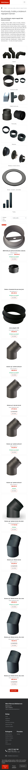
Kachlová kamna (9, 736)
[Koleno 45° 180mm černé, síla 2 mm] (14, 584)
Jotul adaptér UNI (14, 328)
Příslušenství (8, 744)
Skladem (4, 217)
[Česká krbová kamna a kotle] (5, 2)
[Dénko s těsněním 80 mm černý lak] (14, 275)
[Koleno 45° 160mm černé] (14, 546)
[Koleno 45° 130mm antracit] (14, 430)
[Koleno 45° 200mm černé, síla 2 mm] (14, 662)
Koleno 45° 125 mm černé (14, 405)
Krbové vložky (8, 740)
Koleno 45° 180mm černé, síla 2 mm (14, 598)
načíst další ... (14, 690)
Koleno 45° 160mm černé (14, 559)
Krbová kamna (8, 734)
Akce (4, 219)
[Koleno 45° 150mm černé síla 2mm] (14, 507)
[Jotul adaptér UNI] (14, 314)
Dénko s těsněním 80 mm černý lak (14, 289)
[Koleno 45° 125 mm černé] (14, 391)
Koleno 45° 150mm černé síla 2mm (14, 521)
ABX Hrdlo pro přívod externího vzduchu (14, 250)
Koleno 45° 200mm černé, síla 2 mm (14, 675)
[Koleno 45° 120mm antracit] (14, 352)
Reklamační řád (8, 724)
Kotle (6, 742)
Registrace (7, 718)
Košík (6, 716)
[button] (14, 259)
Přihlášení (7, 720)
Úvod (5, 8)
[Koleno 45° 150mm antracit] (14, 468)
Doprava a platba (9, 726)
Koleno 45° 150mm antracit (14, 482)
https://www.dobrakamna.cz (12, 709)
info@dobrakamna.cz (13, 756)
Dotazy (18, 734)
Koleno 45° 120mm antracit (14, 366)
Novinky (4, 220)
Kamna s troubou (9, 738)
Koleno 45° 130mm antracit (14, 444)
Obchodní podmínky (9, 722)
